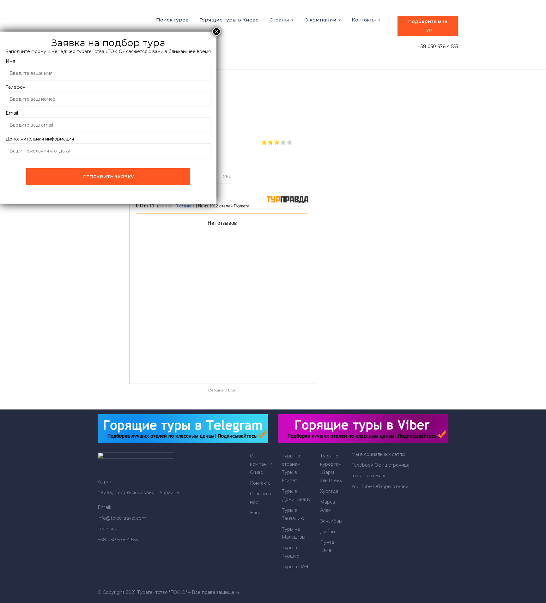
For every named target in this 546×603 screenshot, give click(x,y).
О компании (321, 20)
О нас (256, 472)
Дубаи (327, 531)
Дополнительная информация (40, 139)
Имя (10, 61)
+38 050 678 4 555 (438, 46)
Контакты (364, 20)
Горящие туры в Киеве (229, 20)
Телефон (16, 87)
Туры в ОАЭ (295, 567)
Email (12, 113)
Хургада (329, 491)
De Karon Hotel (222, 390)
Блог (255, 513)
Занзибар (331, 521)
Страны (280, 20)
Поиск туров (172, 20)
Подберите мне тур (427, 26)
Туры (227, 176)
